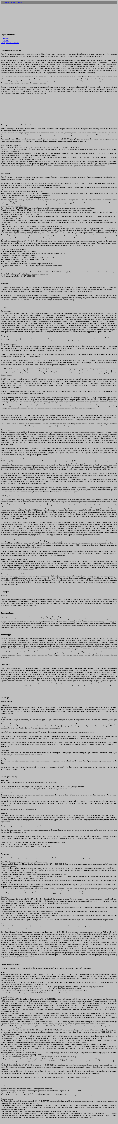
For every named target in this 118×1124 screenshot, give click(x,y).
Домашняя (5, 2)
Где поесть (5, 41)
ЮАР (20, 2)
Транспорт (4, 39)
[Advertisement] (59, 20)
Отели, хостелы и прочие (10, 43)
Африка (13, 2)
